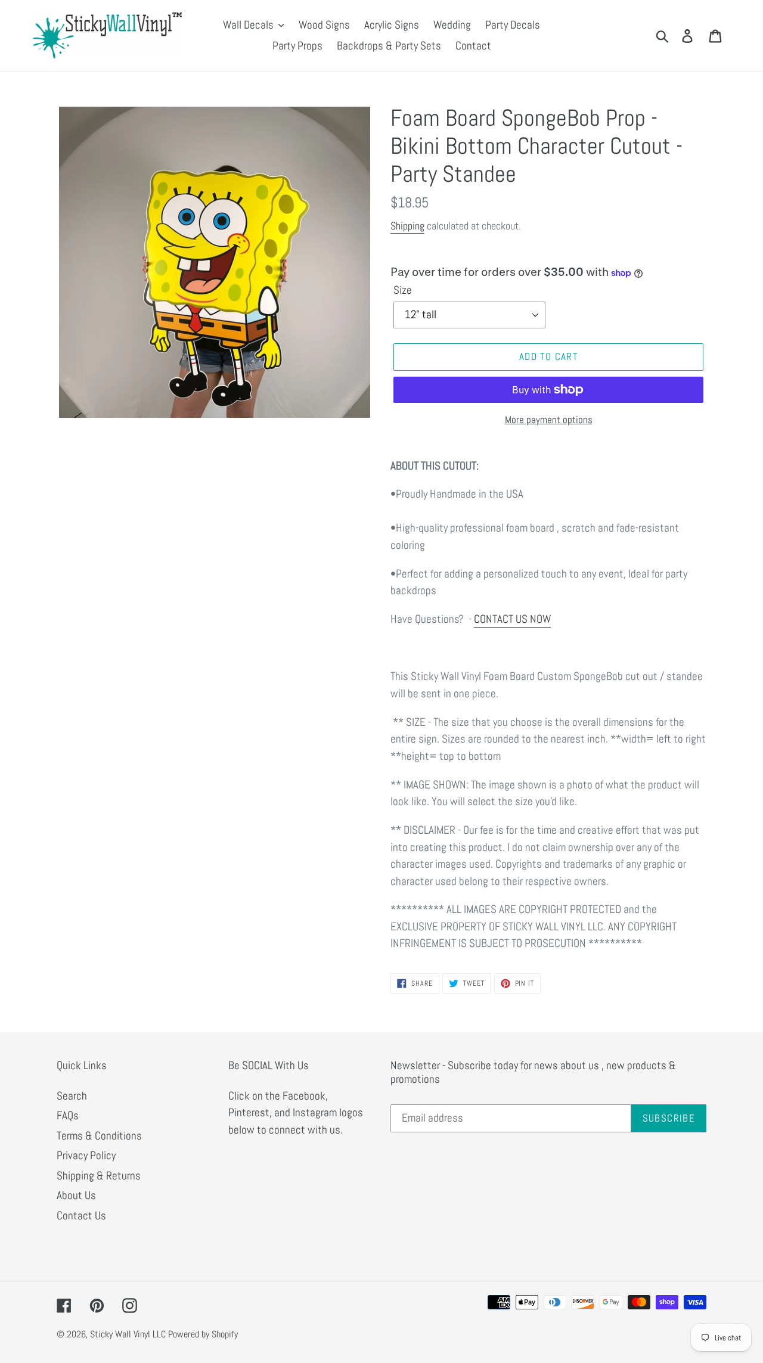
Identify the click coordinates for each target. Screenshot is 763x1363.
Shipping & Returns (99, 1175)
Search (72, 1095)
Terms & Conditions (99, 1135)
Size (402, 289)
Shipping (407, 225)
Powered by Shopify (203, 1334)
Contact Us (81, 1215)
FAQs (68, 1115)
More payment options (549, 419)
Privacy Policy (86, 1155)
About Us (76, 1195)
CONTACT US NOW (512, 618)
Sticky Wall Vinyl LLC (128, 1334)
